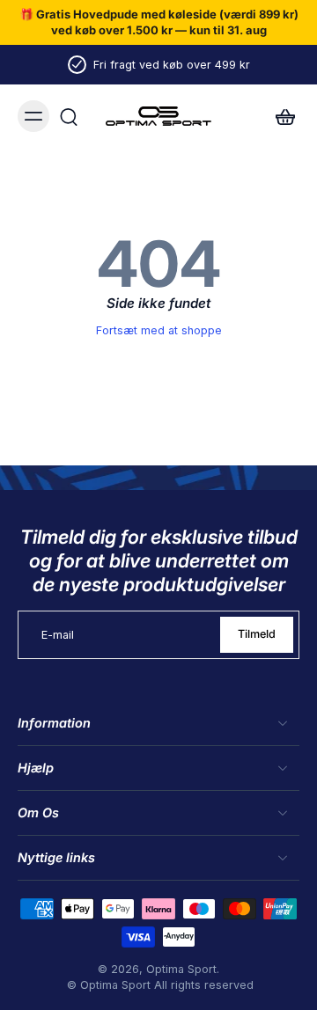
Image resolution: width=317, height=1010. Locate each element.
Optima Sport (181, 969)
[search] (68, 116)
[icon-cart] (280, 116)
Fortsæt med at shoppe (159, 330)
